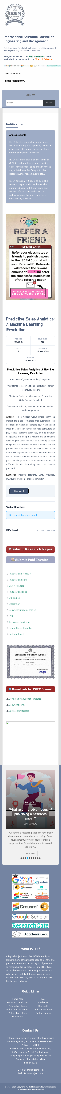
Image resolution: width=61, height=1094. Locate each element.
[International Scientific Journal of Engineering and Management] (15, 14)
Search (49, 103)
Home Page (17, 998)
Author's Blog (30, 802)
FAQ (11, 616)
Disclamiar (14, 603)
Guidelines (14, 597)
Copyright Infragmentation (22, 610)
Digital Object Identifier (21, 628)
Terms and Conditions (19, 622)
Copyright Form (17, 704)
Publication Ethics (18, 579)
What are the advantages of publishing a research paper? (30, 814)
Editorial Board (16, 634)
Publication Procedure (20, 573)
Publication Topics (18, 591)
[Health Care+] (30, 257)
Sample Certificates (19, 710)
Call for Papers (16, 585)
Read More (30, 853)
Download (19, 491)
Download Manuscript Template (25, 698)
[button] (28, 95)
